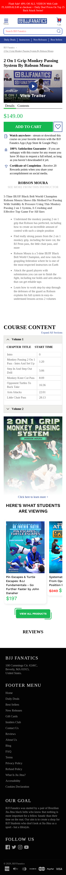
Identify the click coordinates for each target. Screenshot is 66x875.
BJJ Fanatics (9, 47)
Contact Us (12, 728)
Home (9, 692)
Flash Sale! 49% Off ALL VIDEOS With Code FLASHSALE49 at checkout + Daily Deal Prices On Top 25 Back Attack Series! (33, 7)
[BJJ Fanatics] (32, 21)
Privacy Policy (14, 763)
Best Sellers (56, 39)
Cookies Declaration (17, 786)
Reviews (11, 733)
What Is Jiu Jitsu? (16, 774)
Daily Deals (10, 39)
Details (9, 105)
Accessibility (13, 780)
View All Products (33, 613)
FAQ (8, 751)
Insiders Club (13, 722)
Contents (23, 105)
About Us (11, 739)
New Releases (40, 39)
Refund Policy (14, 769)
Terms (9, 757)
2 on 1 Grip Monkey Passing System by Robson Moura (28, 51)
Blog (8, 745)
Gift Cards (12, 716)
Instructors (24, 39)
